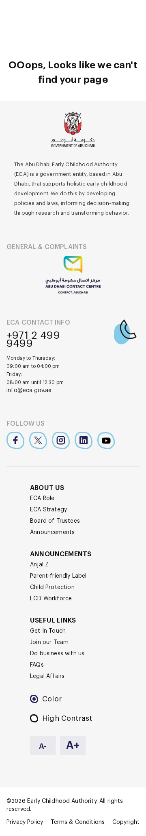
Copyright (126, 822)
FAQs (37, 665)
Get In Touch (48, 631)
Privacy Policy (24, 822)
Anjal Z (39, 565)
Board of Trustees (55, 521)
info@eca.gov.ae (29, 390)
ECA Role (42, 498)
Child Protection (52, 587)
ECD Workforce (51, 599)
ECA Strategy (48, 510)
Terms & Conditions (78, 822)
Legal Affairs (47, 676)
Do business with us (57, 654)
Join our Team (49, 642)
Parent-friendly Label (58, 576)
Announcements (52, 532)
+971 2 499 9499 (33, 339)
